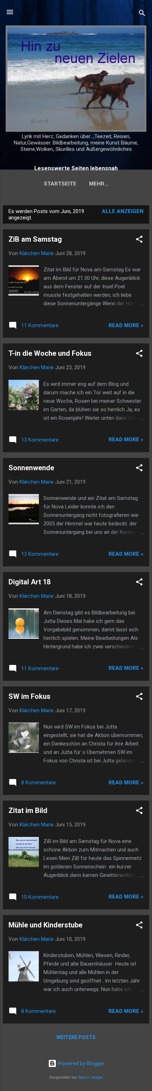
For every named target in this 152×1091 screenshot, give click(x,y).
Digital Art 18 (29, 582)
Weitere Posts (76, 1037)
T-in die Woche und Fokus (50, 353)
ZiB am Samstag (35, 239)
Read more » (126, 325)
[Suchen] (142, 14)
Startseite (60, 184)
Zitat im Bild (27, 810)
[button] (139, 240)
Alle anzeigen (123, 211)
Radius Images (90, 1077)
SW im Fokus (29, 696)
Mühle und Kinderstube (45, 925)
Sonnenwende (31, 468)
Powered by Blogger (80, 1063)
